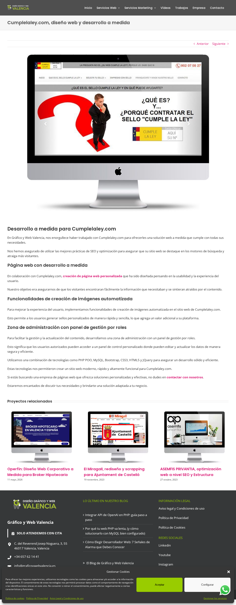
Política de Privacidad (37, 598)
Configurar (207, 584)
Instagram (166, 564)
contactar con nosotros (185, 377)
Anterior (203, 44)
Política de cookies (15, 598)
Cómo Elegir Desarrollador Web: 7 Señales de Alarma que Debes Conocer (117, 544)
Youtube (165, 555)
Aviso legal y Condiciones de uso (181, 508)
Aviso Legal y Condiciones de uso (67, 598)
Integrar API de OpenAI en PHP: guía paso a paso (116, 517)
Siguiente (218, 44)
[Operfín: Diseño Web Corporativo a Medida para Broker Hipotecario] (41, 413)
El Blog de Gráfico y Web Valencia (110, 563)
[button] (228, 572)
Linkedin (165, 545)
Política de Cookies (172, 527)
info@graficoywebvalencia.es (34, 566)
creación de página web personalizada (92, 276)
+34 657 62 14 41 (26, 556)
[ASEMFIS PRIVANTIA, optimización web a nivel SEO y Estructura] (194, 413)
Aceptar (159, 584)
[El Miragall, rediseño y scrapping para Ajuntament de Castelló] (118, 413)
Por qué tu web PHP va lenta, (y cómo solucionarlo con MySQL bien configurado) (115, 530)
